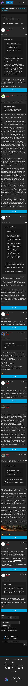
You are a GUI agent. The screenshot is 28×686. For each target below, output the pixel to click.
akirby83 (8, 574)
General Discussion (14, 8)
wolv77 (7, 542)
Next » (18, 19)
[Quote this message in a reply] (15, 90)
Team (11, 659)
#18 (26, 460)
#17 (26, 412)
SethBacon (8, 406)
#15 (26, 338)
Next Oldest (5, 628)
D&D (13, 665)
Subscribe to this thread (11, 638)
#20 (26, 580)
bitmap (9, 461)
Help (15, 659)
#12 (26, 101)
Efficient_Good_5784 (11, 102)
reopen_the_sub (9, 28)
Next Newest (12, 628)
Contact (20, 659)
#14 (26, 318)
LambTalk (8, 216)
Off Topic (7, 8)
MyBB (22, 665)
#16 (26, 387)
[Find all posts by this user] (13, 90)
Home (7, 659)
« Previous (6, 19)
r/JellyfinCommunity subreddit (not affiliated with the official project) (12, 560)
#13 (26, 222)
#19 (26, 548)
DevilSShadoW (9, 381)
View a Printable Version (11, 636)
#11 (26, 34)
